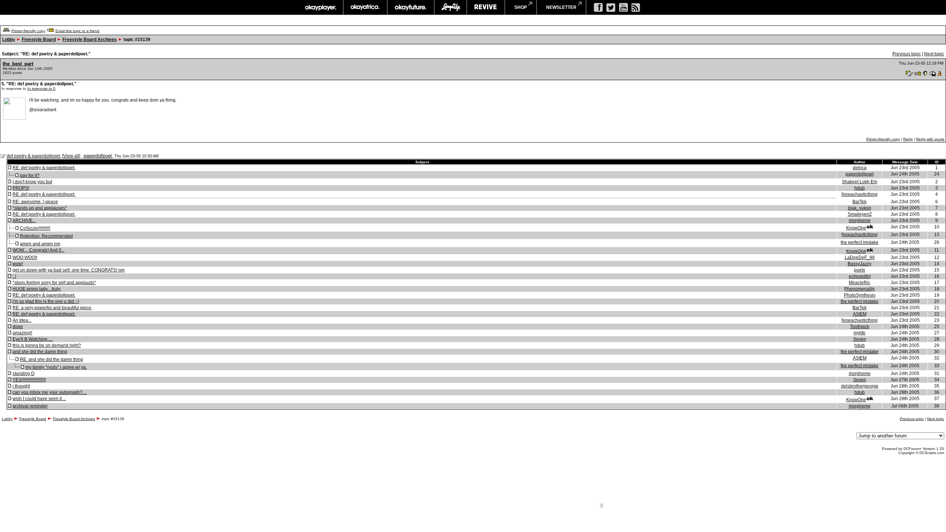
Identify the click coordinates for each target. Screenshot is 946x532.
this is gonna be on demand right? (47, 345)
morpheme (860, 220)
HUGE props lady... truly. (37, 288)
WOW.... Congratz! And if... (38, 250)
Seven (859, 339)
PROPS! (21, 188)
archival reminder (30, 406)
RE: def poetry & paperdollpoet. (44, 167)
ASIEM (860, 314)
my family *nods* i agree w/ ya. (56, 367)
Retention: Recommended (46, 236)
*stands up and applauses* (40, 208)
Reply (908, 139)
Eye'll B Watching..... (33, 339)
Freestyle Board (39, 39)
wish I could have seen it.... (39, 398)
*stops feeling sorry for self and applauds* (54, 282)
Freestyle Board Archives (89, 39)
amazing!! (22, 332)
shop (520, 7)
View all (71, 155)
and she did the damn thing (40, 351)
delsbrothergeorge (859, 386)
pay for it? (30, 175)
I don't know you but (32, 181)
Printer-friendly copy (28, 31)
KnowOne (856, 228)
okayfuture (411, 7)
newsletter (561, 7)
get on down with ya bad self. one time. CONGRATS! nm (69, 270)
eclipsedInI (860, 276)
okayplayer (320, 7)
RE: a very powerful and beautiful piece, (52, 307)
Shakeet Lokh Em (859, 181)
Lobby (8, 39)
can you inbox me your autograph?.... (50, 392)
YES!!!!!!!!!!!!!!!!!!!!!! (29, 379)
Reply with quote (930, 139)
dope (18, 326)
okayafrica (365, 7)
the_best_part (18, 63)
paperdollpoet (98, 155)
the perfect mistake (859, 242)
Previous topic (906, 54)
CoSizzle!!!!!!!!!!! (35, 228)
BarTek (860, 201)
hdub (859, 188)
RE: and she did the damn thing (51, 359)
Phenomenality (859, 288)
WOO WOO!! (25, 257)
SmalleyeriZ (860, 214)
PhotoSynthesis (859, 295)
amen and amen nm (40, 243)
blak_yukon (859, 208)
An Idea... (22, 320)
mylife (859, 332)
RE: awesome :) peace (35, 201)
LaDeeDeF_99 (860, 257)
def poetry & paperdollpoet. (34, 155)
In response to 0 (41, 88)
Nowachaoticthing (859, 194)
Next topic (934, 54)
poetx (859, 270)
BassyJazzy (859, 263)
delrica (860, 167)
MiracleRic (859, 282)
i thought (21, 386)
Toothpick (859, 326)
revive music (485, 7)
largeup (450, 7)
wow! (18, 263)
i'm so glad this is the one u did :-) (46, 301)
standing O (23, 373)
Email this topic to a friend (77, 31)
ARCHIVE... (24, 220)
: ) (14, 276)
